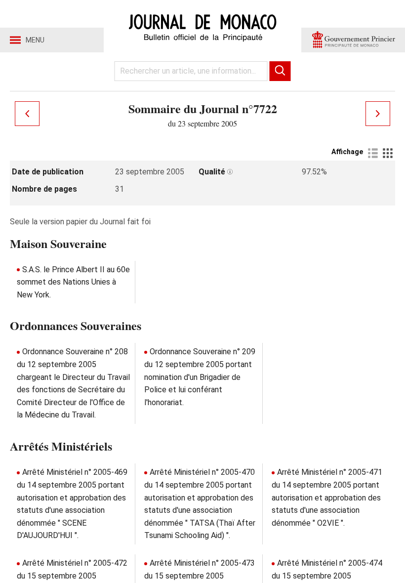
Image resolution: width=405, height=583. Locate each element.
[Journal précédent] (27, 113)
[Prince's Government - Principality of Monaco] (353, 40)
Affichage (347, 152)
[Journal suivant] (377, 113)
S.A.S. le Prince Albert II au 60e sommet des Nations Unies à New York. (73, 282)
